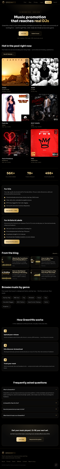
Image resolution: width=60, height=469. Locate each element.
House (39, 297)
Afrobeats (31, 297)
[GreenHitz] (9, 2)
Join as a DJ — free (11, 210)
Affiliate (19, 461)
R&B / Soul (16, 297)
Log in (41, 2)
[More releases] (56, 102)
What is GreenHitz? (9, 389)
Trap (46, 297)
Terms (13, 461)
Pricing (35, 2)
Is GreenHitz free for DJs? (11, 403)
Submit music (35, 33)
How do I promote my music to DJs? (13, 409)
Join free (48, 2)
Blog (30, 2)
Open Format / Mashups (34, 302)
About (3, 461)
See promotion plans (12, 241)
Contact (25, 461)
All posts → (55, 253)
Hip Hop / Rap (6, 297)
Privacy (8, 461)
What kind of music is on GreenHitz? (14, 415)
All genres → (6, 306)
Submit (55, 2)
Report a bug (32, 461)
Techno (46, 302)
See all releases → (9, 54)
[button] (27, 83)
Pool (25, 2)
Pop (24, 297)
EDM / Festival (20, 302)
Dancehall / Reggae (8, 302)
